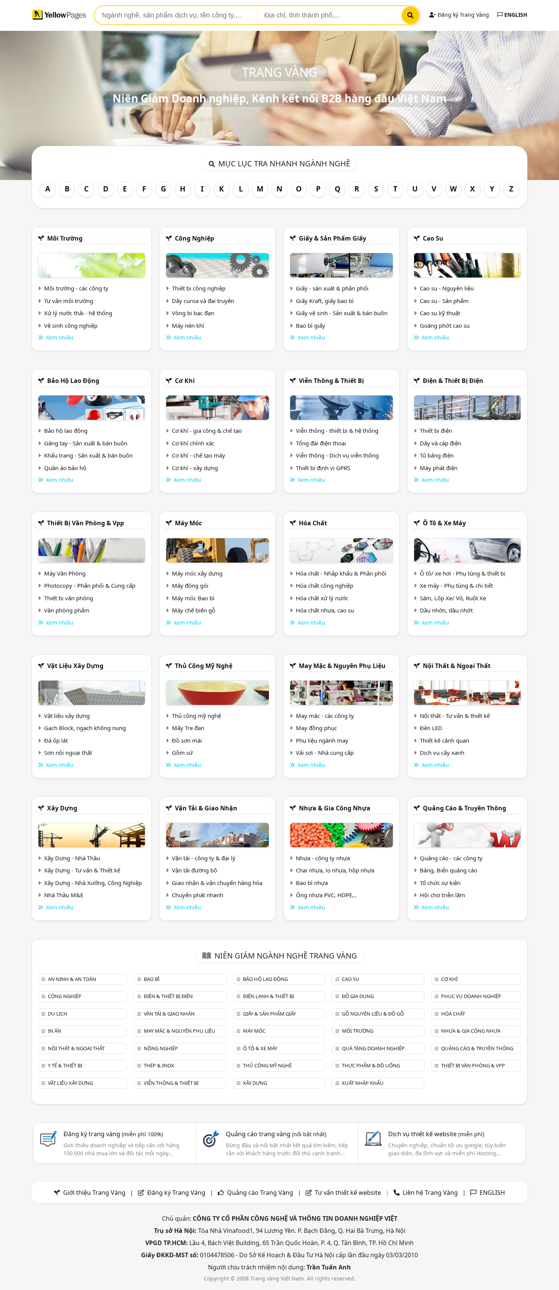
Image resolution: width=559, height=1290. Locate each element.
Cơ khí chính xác (193, 443)
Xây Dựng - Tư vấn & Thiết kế (82, 870)
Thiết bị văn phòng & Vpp (85, 523)
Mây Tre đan (188, 728)
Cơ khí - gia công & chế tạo (207, 430)
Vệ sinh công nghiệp (70, 325)
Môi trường (65, 238)
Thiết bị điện (436, 430)
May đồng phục (316, 728)
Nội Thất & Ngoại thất (457, 666)
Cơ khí (185, 380)
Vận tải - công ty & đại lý (203, 858)
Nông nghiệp (161, 1048)
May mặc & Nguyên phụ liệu (342, 666)
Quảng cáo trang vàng (276, 1134)
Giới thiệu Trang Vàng (94, 1192)
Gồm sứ (182, 752)
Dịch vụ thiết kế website (436, 1134)
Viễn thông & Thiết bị (331, 380)
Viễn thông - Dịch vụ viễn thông (337, 455)
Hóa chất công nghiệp (324, 585)
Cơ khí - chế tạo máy (198, 455)
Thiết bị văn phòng (68, 598)
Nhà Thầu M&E (63, 895)
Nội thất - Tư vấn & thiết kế (455, 715)
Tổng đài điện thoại (321, 443)
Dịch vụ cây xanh (442, 752)
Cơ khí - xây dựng (195, 468)
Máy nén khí (188, 325)
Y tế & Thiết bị (65, 1065)
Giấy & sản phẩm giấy (332, 238)
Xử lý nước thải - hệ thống (78, 313)
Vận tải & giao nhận (206, 808)
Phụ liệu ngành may (322, 740)
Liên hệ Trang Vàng (430, 1192)
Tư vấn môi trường (68, 301)
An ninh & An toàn (72, 979)
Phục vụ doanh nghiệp (471, 996)
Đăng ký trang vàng (113, 1134)
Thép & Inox (159, 1065)
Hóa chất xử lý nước (322, 598)
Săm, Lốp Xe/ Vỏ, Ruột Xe (453, 598)
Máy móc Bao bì (193, 598)
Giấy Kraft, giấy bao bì (325, 301)
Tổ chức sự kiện (440, 883)
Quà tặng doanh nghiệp (373, 1048)
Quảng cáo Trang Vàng (260, 1192)
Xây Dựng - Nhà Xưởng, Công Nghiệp (93, 883)
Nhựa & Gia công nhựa (334, 808)
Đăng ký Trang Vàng (462, 14)
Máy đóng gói (190, 585)
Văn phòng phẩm (66, 610)
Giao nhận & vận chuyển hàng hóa (217, 883)
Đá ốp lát (56, 740)
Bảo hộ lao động (73, 380)
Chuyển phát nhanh (197, 895)
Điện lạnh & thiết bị (268, 996)
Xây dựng (62, 808)
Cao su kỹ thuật (440, 313)
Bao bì (151, 979)
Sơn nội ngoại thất (68, 752)
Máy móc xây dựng (197, 573)
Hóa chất (313, 523)
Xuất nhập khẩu (363, 1083)
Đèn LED (431, 728)
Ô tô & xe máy (444, 523)
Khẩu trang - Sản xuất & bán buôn (88, 455)
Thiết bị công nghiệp (199, 288)
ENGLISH (515, 14)
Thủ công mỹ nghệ (203, 666)
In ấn (54, 1030)
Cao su (433, 238)
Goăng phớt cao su (445, 325)
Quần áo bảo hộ (65, 468)
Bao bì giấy (310, 325)
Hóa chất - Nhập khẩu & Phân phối (341, 573)
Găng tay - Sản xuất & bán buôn (85, 443)
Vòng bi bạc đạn (193, 313)
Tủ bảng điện (437, 455)
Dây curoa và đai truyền (203, 301)
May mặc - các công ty (325, 715)
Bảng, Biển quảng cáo (448, 870)
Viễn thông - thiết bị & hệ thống (337, 430)
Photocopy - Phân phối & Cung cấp (89, 585)
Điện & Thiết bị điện (453, 380)
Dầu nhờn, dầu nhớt (446, 610)
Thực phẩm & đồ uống (371, 1065)
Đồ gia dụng (358, 996)
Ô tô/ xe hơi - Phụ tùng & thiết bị (462, 573)
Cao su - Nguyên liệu (447, 288)
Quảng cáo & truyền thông (464, 808)
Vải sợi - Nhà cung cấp (325, 752)
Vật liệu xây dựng (75, 666)
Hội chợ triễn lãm (442, 895)
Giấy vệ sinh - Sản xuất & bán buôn (341, 313)
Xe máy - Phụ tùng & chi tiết (456, 585)
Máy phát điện (438, 468)
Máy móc (188, 523)
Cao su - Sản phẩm (444, 301)
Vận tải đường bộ (194, 870)
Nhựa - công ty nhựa (323, 858)
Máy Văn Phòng (65, 573)
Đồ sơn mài (187, 740)
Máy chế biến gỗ (193, 610)
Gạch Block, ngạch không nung (85, 728)
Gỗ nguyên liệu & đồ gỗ (373, 1013)
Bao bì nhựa (312, 883)
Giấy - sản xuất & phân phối (332, 288)
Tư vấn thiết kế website (349, 1192)
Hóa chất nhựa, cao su (325, 610)
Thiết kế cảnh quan (444, 740)
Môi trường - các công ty (76, 288)
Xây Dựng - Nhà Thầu (72, 858)
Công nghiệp (194, 238)
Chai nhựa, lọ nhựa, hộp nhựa (335, 870)
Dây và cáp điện (440, 443)
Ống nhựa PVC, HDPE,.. (326, 895)
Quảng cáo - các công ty (451, 858)
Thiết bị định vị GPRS (323, 468)
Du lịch (57, 1013)
